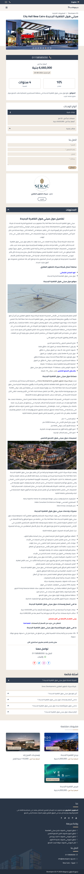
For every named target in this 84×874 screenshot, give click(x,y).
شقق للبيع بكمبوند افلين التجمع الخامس (62, 833)
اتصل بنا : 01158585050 (42, 653)
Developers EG (51, 871)
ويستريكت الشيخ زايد (31, 755)
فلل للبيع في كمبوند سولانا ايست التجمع (62, 842)
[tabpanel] (42, 35)
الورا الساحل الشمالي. (67, 272)
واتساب (40, 657)
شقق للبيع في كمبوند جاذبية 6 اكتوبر (63, 839)
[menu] (7, 7)
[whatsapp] (82, 448)
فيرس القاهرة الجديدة (69, 786)
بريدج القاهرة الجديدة (69, 755)
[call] (82, 444)
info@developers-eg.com (67, 858)
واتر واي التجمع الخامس (66, 370)
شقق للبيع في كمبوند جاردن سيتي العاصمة (60, 830)
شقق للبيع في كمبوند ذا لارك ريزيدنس (62, 836)
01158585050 (40, 57)
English (74, 2)
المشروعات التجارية (52, 748)
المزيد (42, 199)
